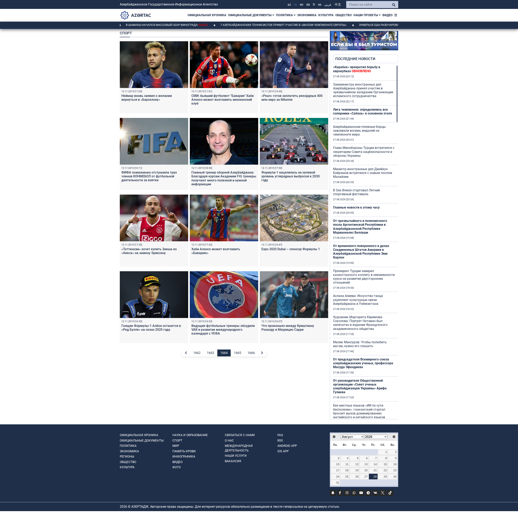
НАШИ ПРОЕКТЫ (366, 15)
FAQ (280, 435)
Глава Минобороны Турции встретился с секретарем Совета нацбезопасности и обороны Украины (363, 151)
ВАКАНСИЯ (233, 461)
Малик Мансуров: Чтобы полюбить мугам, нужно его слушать (360, 344)
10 (337, 464)
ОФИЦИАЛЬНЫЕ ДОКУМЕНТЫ (250, 15)
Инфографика (183, 456)
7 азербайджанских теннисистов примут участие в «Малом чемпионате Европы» (258, 24)
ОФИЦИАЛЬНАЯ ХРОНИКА (207, 15)
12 (357, 464)
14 (375, 464)
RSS (280, 440)
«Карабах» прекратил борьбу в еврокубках (356, 69)
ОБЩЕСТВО (343, 15)
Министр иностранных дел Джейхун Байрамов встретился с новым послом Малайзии (362, 173)
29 (385, 476)
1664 (224, 353)
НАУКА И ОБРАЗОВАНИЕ (190, 435)
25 (346, 476)
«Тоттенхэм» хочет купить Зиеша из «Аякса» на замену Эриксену (149, 251)
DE (308, 4)
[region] (365, 242)
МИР (175, 446)
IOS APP (283, 451)
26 (357, 476)
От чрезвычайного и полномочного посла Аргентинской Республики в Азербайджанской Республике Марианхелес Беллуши (360, 226)
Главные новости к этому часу (356, 207)
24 (337, 476)
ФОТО (176, 467)
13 (366, 464)
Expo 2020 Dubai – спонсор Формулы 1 (290, 249)
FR (314, 4)
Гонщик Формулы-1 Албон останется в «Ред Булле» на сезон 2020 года (151, 328)
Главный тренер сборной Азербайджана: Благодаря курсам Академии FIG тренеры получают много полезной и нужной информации (223, 178)
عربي (328, 4)
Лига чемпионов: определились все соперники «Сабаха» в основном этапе (362, 111)
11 (346, 464)
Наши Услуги (236, 456)
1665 (237, 353)
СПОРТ (177, 440)
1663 (210, 353)
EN (301, 4)
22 (385, 470)
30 (395, 476)
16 (395, 464)
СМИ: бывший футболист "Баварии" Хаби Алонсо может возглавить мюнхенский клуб (222, 99)
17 (337, 470)
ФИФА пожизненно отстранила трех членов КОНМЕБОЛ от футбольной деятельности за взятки (149, 176)
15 (385, 464)
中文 (338, 4)
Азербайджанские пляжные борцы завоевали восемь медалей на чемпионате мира (359, 130)
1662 (197, 353)
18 (346, 470)
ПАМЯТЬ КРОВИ (184, 451)
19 (357, 470)
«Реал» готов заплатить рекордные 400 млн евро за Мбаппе (292, 98)
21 (375, 470)
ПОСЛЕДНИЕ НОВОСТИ (355, 59)
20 (366, 470)
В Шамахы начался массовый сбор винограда (142, 24)
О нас (229, 440)
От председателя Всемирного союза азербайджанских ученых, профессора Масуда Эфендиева (363, 363)
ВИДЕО (387, 15)
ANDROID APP (287, 446)
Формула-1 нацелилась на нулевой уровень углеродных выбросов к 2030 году (290, 176)
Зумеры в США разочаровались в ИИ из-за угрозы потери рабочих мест (388, 24)
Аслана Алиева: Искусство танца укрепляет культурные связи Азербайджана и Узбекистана (358, 299)
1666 (251, 353)
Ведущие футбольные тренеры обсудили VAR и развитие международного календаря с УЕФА (223, 329)
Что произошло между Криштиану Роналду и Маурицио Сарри (287, 328)
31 (337, 482)
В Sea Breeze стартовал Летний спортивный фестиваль (356, 192)
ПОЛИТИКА (285, 15)
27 (366, 476)
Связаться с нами (240, 435)
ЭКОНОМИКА (306, 15)
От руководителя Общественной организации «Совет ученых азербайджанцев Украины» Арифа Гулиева (360, 386)
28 (375, 476)
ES (319, 4)
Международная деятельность (239, 448)
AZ (289, 4)
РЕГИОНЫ (127, 456)
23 (395, 470)
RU (295, 4)
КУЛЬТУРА (325, 15)
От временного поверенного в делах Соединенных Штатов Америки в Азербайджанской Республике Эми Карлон (361, 252)
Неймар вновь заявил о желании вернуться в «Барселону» (146, 98)
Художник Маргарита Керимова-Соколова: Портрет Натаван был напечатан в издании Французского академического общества (360, 323)
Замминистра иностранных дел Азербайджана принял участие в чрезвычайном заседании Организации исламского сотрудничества (363, 90)
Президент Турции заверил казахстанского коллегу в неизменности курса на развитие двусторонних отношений (364, 277)
